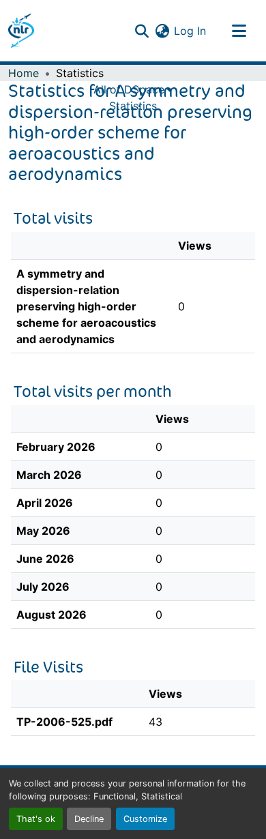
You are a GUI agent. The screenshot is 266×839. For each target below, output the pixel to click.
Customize (145, 819)
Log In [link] (190, 31)
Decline (89, 819)
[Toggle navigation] (239, 31)
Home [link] (23, 73)
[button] (21, 31)
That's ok (35, 819)
